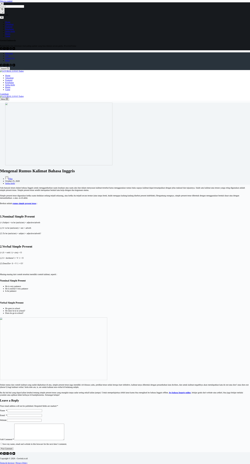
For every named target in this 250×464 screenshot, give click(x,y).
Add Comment (7, 439)
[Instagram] (7, 66)
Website (3, 420)
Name (3, 410)
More (7, 60)
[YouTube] (13, 66)
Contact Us (9, 58)
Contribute (4, 94)
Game (7, 89)
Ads (7, 56)
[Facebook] (1, 66)
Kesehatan (9, 82)
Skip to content (6, 1)
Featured (8, 80)
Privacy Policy (21, 463)
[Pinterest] (10, 66)
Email (3, 415)
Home (7, 75)
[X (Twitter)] (4, 66)
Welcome (9, 53)
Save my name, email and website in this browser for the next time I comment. (35, 444)
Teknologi (9, 78)
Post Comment (6, 449)
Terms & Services (7, 463)
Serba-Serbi (10, 85)
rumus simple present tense (24, 203)
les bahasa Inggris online (180, 392)
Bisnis (7, 87)
